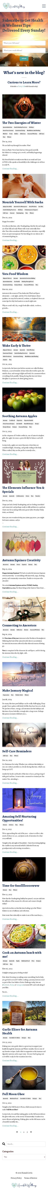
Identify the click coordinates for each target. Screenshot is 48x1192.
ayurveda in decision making (27, 278)
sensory (12, 213)
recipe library (18, 285)
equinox (24, 564)
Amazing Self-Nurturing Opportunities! (19, 818)
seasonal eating (23, 427)
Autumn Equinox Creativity (21, 560)
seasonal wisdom (32, 133)
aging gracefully (7, 206)
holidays (31, 127)
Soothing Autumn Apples (19, 416)
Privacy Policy (16, 1178)
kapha (17, 961)
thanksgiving (19, 213)
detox (27, 496)
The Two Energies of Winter (21, 123)
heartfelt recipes (28, 423)
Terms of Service (30, 1178)
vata (4, 137)
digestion (19, 420)
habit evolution (7, 356)
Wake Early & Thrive (16, 346)
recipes (15, 427)
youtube (37, 496)
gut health (17, 281)
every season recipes (8, 423)
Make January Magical (17, 691)
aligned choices (7, 278)
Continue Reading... (10, 168)
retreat (30, 564)
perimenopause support (31, 210)
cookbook (12, 420)
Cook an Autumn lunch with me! (21, 955)
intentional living (20, 130)
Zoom (12, 985)
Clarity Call (21, 86)
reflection (23, 133)
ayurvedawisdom (7, 127)
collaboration (20, 496)
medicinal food (26, 961)
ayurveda (22, 350)
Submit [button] (24, 58)
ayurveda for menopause (20, 206)
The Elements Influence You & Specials (23, 490)
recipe (37, 423)
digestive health (28, 420)
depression (6, 695)
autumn (16, 278)
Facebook (6, 985)
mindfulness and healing (33, 130)
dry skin (41, 206)
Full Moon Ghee (13, 1094)
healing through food (27, 281)
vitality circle (19, 695)
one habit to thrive (14, 1038)
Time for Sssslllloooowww (20, 886)
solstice (11, 825)
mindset (5, 133)
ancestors (5, 564)
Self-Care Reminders (17, 751)
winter (9, 137)
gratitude (32, 353)
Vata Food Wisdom (15, 274)
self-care (41, 133)
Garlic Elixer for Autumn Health (19, 1031)
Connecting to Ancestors (19, 625)
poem (10, 133)
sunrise (5, 359)
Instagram (20, 985)
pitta (33, 961)
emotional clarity (7, 353)
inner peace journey (8, 130)
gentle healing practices (20, 127)
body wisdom (32, 206)
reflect (16, 133)
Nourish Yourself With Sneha (22, 202)
